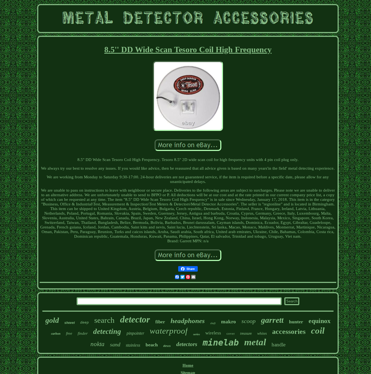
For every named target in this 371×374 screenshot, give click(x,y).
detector (135, 319)
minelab (221, 342)
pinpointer (135, 333)
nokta (97, 344)
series (196, 334)
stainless (133, 345)
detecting (107, 331)
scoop (248, 321)
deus (167, 346)
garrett (272, 319)
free (69, 333)
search (104, 320)
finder (83, 333)
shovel (69, 323)
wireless (213, 333)
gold (52, 320)
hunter (296, 321)
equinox (320, 320)
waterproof (169, 331)
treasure (246, 333)
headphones (188, 320)
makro (228, 321)
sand (115, 344)
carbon (56, 334)
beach (152, 344)
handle (278, 344)
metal (255, 342)
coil (318, 331)
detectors (186, 344)
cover (231, 333)
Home (188, 365)
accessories (289, 332)
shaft (213, 323)
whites (262, 333)
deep (84, 323)
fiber (160, 321)
